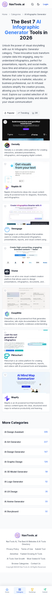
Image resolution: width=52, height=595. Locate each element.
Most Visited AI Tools (36, 559)
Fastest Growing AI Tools (31, 554)
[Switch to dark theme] (38, 4)
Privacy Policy (13, 549)
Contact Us (35, 563)
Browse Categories (20, 563)
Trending (25, 113)
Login (45, 4)
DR (36, 113)
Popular (10, 113)
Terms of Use (27, 549)
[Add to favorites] (5, 122)
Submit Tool (40, 549)
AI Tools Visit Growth (16, 559)
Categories (16, 14)
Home (4, 14)
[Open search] (32, 4)
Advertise (14, 554)
